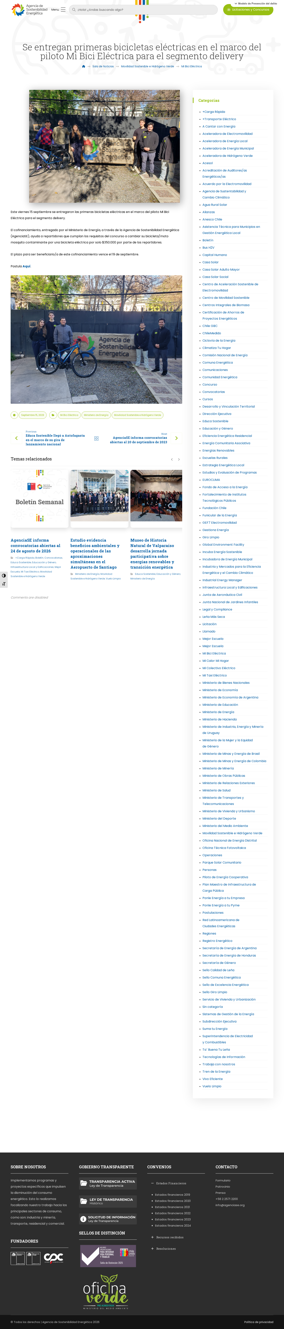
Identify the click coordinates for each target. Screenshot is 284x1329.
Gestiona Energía (215, 530)
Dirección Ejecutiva (216, 414)
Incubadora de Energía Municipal (227, 559)
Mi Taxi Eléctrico (30, 571)
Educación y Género (44, 562)
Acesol (207, 163)
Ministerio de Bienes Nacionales (226, 683)
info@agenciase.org (230, 1205)
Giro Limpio (210, 537)
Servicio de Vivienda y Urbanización (229, 999)
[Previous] (172, 459)
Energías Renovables (218, 450)
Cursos (207, 399)
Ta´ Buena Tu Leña (216, 1049)
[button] (256, 3)
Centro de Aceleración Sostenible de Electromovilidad (230, 287)
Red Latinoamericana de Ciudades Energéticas (220, 923)
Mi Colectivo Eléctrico (218, 668)
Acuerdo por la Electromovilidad (226, 184)
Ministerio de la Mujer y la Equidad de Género (227, 743)
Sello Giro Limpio (214, 992)
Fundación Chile (214, 508)
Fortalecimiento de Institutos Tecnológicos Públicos (224, 497)
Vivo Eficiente (212, 1079)
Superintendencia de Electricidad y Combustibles (227, 1039)
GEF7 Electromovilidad (219, 522)
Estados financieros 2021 (172, 1207)
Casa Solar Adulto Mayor (221, 269)
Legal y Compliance (217, 609)
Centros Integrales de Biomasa (225, 305)
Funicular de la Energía (219, 515)
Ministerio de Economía (220, 690)
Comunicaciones (215, 370)
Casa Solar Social (215, 277)
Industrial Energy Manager (222, 580)
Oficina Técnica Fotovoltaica (224, 848)
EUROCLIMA (211, 480)
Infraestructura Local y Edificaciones (32, 567)
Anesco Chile (212, 219)
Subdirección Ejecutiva (219, 1021)
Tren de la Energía (216, 1071)
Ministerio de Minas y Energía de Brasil (231, 753)
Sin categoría (212, 1007)
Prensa (220, 1193)
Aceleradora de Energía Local (224, 141)
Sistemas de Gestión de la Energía (228, 1014)
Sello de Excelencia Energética (225, 985)
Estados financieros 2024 (173, 1225)
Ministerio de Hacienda (219, 719)
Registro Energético (217, 941)
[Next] (179, 459)
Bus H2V (208, 247)
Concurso (209, 384)
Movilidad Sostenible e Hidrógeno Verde (137, 415)
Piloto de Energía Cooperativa (225, 877)
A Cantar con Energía (218, 126)
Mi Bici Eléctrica (69, 415)
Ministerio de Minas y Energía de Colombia (234, 761)
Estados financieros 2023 (173, 1219)
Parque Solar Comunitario (221, 862)
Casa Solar (210, 262)
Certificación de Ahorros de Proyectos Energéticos (223, 315)
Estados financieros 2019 (172, 1195)
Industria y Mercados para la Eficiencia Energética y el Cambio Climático (231, 569)
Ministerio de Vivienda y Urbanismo (228, 811)
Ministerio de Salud (216, 790)
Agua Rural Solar (214, 205)
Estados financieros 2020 (173, 1201)
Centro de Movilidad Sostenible (225, 298)
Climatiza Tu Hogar (216, 348)
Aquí (27, 266)
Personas (209, 870)
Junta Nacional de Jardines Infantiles (230, 602)
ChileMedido (211, 333)
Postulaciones (213, 912)
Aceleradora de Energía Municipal (228, 148)
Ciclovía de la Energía (218, 340)
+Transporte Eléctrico (219, 119)
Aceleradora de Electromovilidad (227, 134)
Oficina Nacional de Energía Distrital (229, 840)
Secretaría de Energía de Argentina (229, 948)
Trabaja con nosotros (218, 1064)
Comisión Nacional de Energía (224, 355)
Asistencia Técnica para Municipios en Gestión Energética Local (231, 230)
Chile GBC (210, 326)
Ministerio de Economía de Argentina (230, 697)
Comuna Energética (217, 362)
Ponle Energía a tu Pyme (221, 905)
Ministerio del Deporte (219, 818)
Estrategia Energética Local (223, 465)
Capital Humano (214, 255)
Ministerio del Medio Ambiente (225, 826)
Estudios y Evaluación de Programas (229, 472)
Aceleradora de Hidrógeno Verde (227, 156)
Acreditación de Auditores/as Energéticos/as (224, 173)
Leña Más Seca (213, 617)
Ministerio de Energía (96, 415)
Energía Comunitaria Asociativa (226, 443)
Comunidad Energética (219, 377)
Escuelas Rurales (215, 458)
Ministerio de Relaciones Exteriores (228, 783)
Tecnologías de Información (223, 1057)
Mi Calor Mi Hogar (215, 661)
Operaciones (212, 855)
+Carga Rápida (24, 557)
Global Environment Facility (223, 544)
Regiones (209, 933)
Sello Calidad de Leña (218, 970)
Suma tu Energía (214, 1029)
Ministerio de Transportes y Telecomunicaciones (223, 800)
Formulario (223, 1180)
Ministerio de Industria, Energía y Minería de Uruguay (232, 729)
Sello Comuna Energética (221, 977)
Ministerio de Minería (218, 768)
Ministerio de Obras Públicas (223, 775)
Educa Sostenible (21, 562)
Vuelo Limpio (113, 578)
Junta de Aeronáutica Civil (222, 595)
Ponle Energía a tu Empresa (223, 898)
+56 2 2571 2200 (227, 1199)
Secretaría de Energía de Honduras (229, 955)
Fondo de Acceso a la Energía (224, 487)
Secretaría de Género (219, 963)
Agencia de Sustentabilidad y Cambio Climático (224, 194)
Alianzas (208, 212)
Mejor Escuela (212, 639)
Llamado (208, 631)
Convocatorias (53, 557)
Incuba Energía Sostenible (222, 552)
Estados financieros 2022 (172, 1213)
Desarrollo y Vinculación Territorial (228, 406)
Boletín (39, 557)
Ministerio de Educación (220, 704)
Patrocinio (223, 1187)
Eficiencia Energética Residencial (227, 436)
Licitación (209, 624)
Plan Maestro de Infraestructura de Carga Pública (229, 887)
